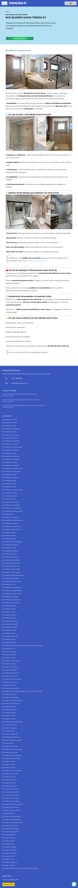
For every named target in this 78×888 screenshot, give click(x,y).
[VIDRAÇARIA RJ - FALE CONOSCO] (74, 884)
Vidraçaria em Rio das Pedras (12, 792)
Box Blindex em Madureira (11, 523)
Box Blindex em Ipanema (10, 496)
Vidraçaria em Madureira (11, 752)
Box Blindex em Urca (9, 584)
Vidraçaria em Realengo (10, 780)
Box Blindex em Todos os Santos (12, 581)
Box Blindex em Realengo (11, 551)
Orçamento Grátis (8, 884)
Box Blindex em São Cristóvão (12, 572)
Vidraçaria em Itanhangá (10, 734)
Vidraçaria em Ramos (10, 777)
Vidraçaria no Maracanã (10, 862)
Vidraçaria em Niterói (10, 761)
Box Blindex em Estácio (10, 474)
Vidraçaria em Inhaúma (10, 725)
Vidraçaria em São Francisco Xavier (13, 804)
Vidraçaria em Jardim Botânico (12, 737)
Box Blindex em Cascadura (11, 450)
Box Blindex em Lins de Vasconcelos (13, 520)
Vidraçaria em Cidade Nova (11, 688)
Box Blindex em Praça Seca (11, 545)
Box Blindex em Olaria (10, 535)
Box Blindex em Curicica (10, 462)
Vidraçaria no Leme (9, 859)
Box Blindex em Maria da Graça (12, 529)
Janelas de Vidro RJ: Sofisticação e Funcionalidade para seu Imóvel (19, 394)
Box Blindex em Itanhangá (11, 502)
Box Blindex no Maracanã (11, 636)
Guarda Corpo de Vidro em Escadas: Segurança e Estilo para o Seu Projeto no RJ (23, 405)
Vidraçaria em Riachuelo (10, 786)
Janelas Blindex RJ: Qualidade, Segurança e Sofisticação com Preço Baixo (21, 400)
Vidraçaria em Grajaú (10, 719)
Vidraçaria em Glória (9, 715)
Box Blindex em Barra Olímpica (12, 429)
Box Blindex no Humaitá (10, 627)
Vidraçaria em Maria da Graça (12, 758)
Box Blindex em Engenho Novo (12, 471)
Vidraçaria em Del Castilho (11, 697)
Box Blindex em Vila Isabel (11, 596)
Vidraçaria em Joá (9, 743)
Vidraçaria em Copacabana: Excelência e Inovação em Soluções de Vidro (23, 691)
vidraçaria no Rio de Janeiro (37, 261)
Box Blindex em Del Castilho (11, 465)
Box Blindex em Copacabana (11, 459)
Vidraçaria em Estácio (10, 706)
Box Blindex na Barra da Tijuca (12, 603)
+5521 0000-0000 (16, 378)
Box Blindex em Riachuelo (11, 557)
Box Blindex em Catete (10, 453)
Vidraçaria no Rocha (9, 865)
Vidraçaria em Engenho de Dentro (13, 700)
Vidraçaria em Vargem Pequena (12, 819)
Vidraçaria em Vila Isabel (10, 825)
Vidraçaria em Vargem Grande (12, 816)
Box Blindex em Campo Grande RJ (13, 447)
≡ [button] (71, 3)
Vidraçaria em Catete (10, 685)
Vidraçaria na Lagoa (9, 841)
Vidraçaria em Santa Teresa (11, 795)
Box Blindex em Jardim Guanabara (13, 511)
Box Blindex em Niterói (10, 532)
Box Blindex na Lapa (9, 612)
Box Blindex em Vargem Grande (12, 587)
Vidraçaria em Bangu (9, 658)
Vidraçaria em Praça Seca (11, 773)
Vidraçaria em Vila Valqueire (11, 828)
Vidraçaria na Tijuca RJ (10, 847)
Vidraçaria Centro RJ (9, 648)
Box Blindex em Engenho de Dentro (13, 468)
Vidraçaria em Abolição (10, 651)
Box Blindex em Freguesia (11, 477)
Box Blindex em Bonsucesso (11, 435)
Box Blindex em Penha (10, 538)
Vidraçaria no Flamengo (10, 850)
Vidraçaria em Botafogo (10, 670)
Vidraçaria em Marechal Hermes (13, 755)
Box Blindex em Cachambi (11, 444)
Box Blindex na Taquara (10, 615)
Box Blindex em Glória (10, 484)
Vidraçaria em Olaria (9, 764)
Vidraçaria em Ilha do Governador (13, 722)
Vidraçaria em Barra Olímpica (12, 661)
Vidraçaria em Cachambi (10, 676)
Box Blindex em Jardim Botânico (12, 508)
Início (7, 11)
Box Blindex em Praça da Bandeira (13, 542)
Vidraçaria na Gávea (9, 838)
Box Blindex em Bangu (10, 426)
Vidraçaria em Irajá (9, 731)
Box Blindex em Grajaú (10, 487)
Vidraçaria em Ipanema (10, 728)
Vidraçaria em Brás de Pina (11, 673)
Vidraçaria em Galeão (10, 712)
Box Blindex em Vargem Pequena (13, 590)
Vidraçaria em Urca (9, 813)
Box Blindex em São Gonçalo (11, 578)
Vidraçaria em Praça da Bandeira (13, 770)
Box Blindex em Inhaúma (10, 493)
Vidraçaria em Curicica (10, 694)
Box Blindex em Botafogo (11, 438)
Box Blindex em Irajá (9, 499)
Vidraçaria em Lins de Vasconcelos (13, 749)
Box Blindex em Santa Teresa (12, 566)
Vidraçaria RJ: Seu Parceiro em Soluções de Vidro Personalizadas (21, 868)
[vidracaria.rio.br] (14, 3)
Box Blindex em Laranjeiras (11, 517)
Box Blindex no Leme (9, 633)
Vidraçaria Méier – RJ (9, 835)
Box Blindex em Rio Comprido (12, 560)
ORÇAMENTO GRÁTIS (19, 38)
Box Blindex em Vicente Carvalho (13, 593)
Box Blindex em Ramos (10, 548)
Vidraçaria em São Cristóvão (11, 801)
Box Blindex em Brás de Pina (11, 441)
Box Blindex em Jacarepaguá (11, 505)
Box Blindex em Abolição (10, 419)
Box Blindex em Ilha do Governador (13, 490)
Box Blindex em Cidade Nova (12, 456)
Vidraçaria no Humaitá (10, 853)
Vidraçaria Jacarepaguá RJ (11, 831)
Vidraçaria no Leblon (9, 856)
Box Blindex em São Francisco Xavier (14, 575)
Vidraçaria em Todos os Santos (12, 810)
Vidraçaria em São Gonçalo (11, 807)
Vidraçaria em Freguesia (10, 709)
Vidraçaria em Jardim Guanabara (13, 740)
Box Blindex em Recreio (10, 554)
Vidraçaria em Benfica (10, 664)
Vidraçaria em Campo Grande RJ (12, 679)
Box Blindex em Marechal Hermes (13, 526)
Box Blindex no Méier (10, 639)
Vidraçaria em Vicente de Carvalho (13, 822)
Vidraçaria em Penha (9, 767)
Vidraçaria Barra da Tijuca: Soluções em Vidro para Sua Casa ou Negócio (23, 645)
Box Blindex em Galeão (10, 480)
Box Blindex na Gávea (10, 606)
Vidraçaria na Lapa (9, 844)
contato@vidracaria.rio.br (19, 383)
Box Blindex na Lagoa (10, 609)
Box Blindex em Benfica (10, 432)
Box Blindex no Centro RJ (10, 621)
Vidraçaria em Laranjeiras (11, 746)
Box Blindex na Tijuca (10, 618)
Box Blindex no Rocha (10, 642)
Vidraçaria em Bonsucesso (11, 667)
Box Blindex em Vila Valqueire (12, 600)
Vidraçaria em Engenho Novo (12, 703)
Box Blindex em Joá (9, 514)
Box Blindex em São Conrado (12, 569)
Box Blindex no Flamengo (11, 624)
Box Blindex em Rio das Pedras (12, 563)
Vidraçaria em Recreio (10, 783)
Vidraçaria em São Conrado (11, 798)
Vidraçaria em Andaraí (10, 654)
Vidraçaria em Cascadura (11, 682)
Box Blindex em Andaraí (10, 422)
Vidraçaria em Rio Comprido (11, 789)
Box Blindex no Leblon (10, 630)
